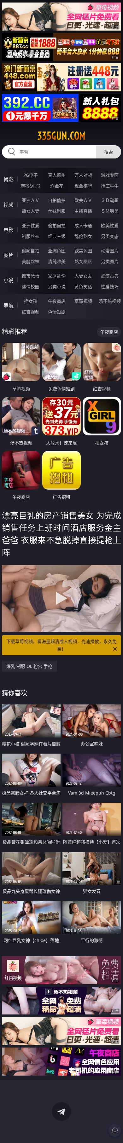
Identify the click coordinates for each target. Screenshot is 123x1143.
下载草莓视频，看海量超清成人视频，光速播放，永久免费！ (61, 645)
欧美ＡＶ (83, 200)
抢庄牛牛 (110, 186)
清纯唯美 (57, 261)
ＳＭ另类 (110, 211)
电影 (8, 230)
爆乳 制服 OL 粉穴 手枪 (29, 666)
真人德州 (57, 175)
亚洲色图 (57, 251)
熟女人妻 (30, 211)
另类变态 (110, 236)
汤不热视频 (110, 301)
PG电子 (30, 175)
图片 (8, 255)
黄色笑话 (83, 287)
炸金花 (56, 186)
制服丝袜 (30, 236)
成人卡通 (83, 225)
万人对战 (83, 175)
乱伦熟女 (83, 236)
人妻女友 (83, 276)
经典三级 (57, 236)
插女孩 (30, 301)
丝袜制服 (57, 211)
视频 (8, 204)
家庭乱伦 (57, 276)
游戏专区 (110, 175)
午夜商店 (57, 301)
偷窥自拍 (30, 251)
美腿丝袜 (30, 261)
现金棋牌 (83, 186)
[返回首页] (114, 1130)
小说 (8, 280)
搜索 (108, 152)
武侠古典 (110, 276)
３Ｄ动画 (110, 200)
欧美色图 (83, 251)
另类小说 (57, 287)
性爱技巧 (110, 287)
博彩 (8, 179)
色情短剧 (57, 312)
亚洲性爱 (30, 225)
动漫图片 (110, 251)
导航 (8, 305)
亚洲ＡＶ (30, 200)
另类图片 (110, 261)
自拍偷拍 (57, 200)
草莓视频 (83, 301)
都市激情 (30, 276)
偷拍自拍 (57, 225)
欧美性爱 (110, 225)
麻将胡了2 (30, 186)
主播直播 (83, 211)
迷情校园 (30, 287)
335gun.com (61, 135)
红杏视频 (30, 312)
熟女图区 (83, 261)
